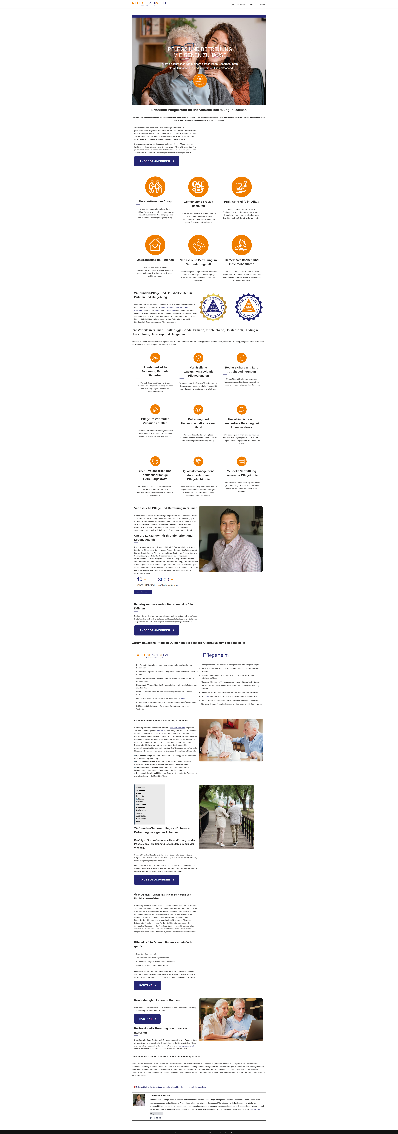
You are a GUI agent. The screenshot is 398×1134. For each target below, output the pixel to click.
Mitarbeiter (228, 1132)
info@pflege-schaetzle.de (185, 1046)
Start (232, 4)
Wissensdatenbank (215, 1132)
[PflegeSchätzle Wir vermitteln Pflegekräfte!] (150, 4)
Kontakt (263, 4)
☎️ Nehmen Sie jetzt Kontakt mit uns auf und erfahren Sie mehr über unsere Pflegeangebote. (170, 1087)
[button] (246, 4)
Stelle (183, 698)
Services (223, 1132)
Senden (163, 307)
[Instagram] (154, 1118)
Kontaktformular (236, 1132)
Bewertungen (185, 1132)
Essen (206, 696)
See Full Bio (255, 1109)
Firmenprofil (178, 1132)
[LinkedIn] (160, 1118)
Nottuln (157, 310)
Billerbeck (189, 307)
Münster (160, 730)
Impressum (192, 1132)
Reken (182, 307)
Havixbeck (138, 310)
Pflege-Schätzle (178, 1081)
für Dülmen (222, 1081)
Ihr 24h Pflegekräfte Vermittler (200, 1081)
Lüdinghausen (169, 310)
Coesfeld (170, 307)
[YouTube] (157, 1118)
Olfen (177, 307)
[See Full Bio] (261, 1109)
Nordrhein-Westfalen (177, 728)
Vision (197, 1132)
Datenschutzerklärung (205, 1132)
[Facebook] (151, 1118)
